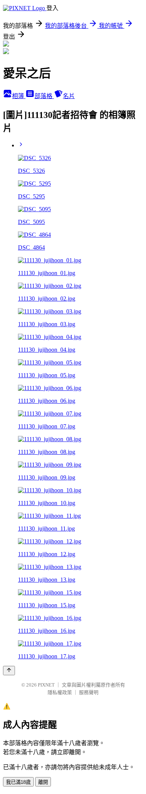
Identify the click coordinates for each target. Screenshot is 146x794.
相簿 (18, 96)
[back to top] (9, 670)
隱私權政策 (60, 692)
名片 (69, 96)
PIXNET (46, 685)
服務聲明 (88, 692)
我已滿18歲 (18, 782)
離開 (43, 782)
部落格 (44, 96)
